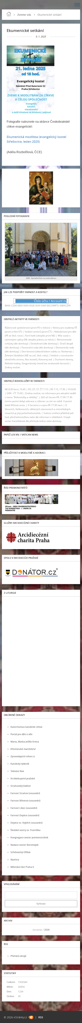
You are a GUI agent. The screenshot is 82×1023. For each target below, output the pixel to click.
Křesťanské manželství (22, 749)
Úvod (9, 14)
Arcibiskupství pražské (22, 778)
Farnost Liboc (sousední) (23, 808)
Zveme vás (24, 14)
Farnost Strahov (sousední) (25, 793)
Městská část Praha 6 (22, 867)
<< (9, 929)
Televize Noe (17, 771)
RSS (40, 1017)
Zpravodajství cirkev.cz (22, 756)
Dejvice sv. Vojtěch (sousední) (26, 822)
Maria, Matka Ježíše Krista (24, 741)
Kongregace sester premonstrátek (29, 837)
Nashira (14, 859)
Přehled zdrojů (18, 956)
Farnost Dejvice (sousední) (24, 815)
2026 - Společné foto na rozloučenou (41, 278)
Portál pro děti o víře (21, 734)
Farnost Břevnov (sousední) (25, 800)
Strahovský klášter (20, 785)
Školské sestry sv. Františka (25, 830)
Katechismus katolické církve (26, 726)
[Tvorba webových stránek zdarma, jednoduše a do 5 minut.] (31, 1017)
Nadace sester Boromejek (24, 844)
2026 (47, 929)
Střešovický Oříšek (20, 852)
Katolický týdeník (19, 763)
